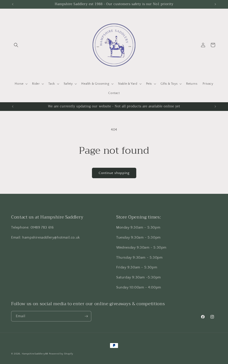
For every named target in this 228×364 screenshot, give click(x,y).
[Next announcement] (215, 4)
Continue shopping (114, 173)
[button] (16, 45)
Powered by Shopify (61, 353)
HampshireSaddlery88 (35, 353)
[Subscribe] (86, 316)
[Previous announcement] (13, 4)
